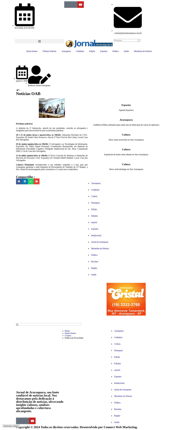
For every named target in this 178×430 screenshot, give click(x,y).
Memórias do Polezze (143, 51)
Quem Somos (31, 51)
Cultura (126, 134)
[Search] (139, 40)
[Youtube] (80, 4)
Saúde (126, 51)
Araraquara (66, 51)
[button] (39, 41)
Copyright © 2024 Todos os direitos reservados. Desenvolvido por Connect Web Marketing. (77, 427)
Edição (92, 51)
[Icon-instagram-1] (74, 4)
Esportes (103, 51)
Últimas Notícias (49, 51)
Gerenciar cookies (11, 426)
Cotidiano (80, 51)
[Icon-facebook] (67, 4)
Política (115, 51)
